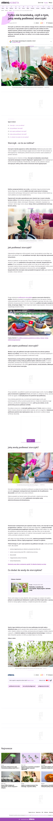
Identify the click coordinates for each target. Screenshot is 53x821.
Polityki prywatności (35, 815)
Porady (10, 10)
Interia (2, 10)
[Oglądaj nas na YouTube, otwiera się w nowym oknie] (47, 680)
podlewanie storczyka (14, 686)
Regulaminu (27, 815)
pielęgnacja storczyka (43, 686)
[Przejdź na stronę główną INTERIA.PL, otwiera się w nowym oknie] (6, 3)
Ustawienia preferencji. (43, 815)
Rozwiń (29, 440)
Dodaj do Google (23, 42)
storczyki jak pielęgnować (29, 686)
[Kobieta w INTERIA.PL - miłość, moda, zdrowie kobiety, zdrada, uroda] (14, 3)
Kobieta (6, 10)
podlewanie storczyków (25, 297)
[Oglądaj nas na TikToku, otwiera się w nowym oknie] (51, 680)
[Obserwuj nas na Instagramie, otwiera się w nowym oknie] (49, 680)
